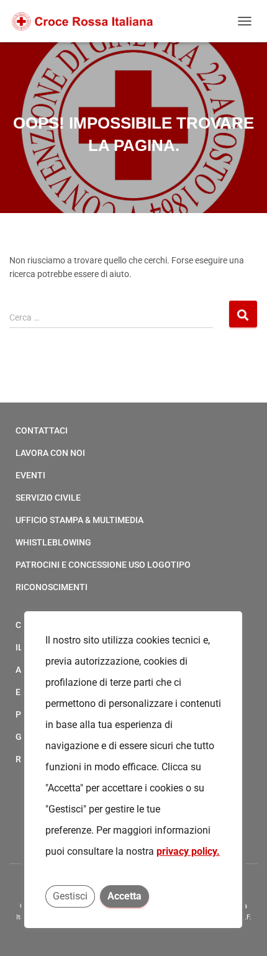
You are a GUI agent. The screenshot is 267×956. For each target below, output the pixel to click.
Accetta (124, 896)
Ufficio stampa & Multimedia (79, 520)
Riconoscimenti (52, 587)
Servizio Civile (48, 498)
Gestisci (70, 896)
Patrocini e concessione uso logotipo (103, 565)
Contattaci (42, 430)
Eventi (30, 475)
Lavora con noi (50, 453)
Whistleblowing (53, 542)
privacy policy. (188, 851)
